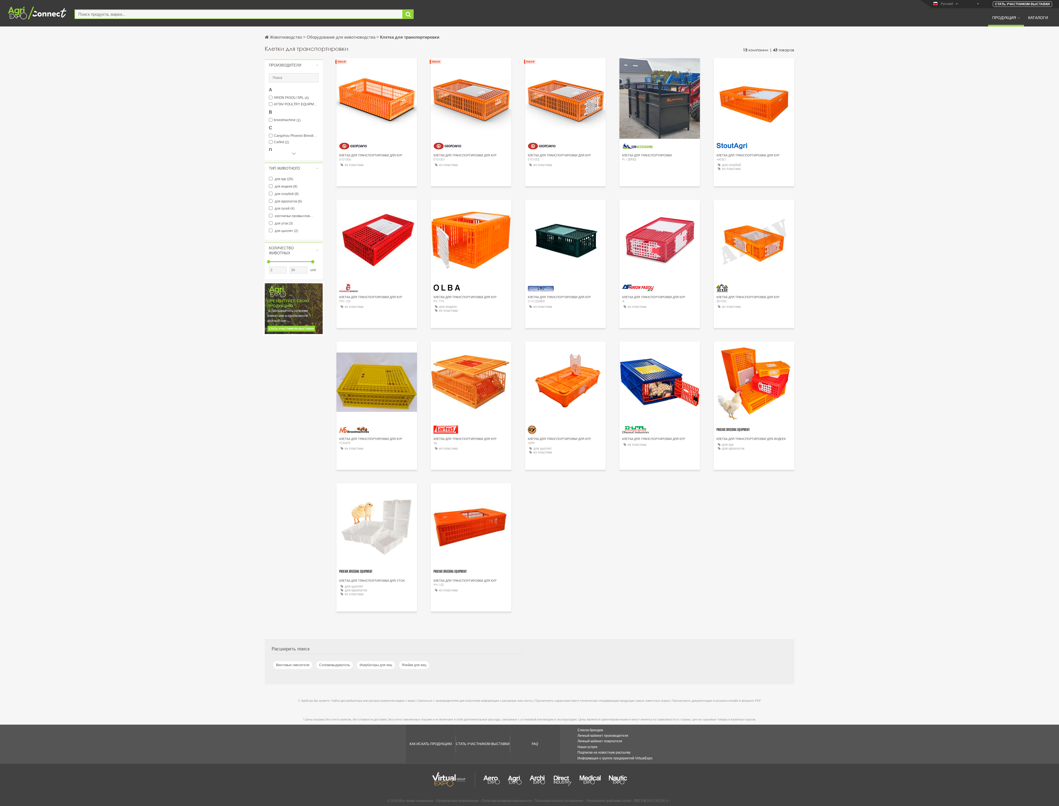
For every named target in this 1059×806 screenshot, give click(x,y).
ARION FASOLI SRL (291, 98)
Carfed (281, 142)
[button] (294, 65)
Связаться (659, 67)
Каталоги (1038, 17)
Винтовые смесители (292, 665)
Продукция (1004, 17)
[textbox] (238, 14)
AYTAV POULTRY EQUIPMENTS (296, 104)
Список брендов (590, 730)
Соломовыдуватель (334, 665)
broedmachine (287, 120)
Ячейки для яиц (414, 665)
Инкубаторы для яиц (376, 665)
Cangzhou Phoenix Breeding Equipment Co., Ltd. (296, 136)
